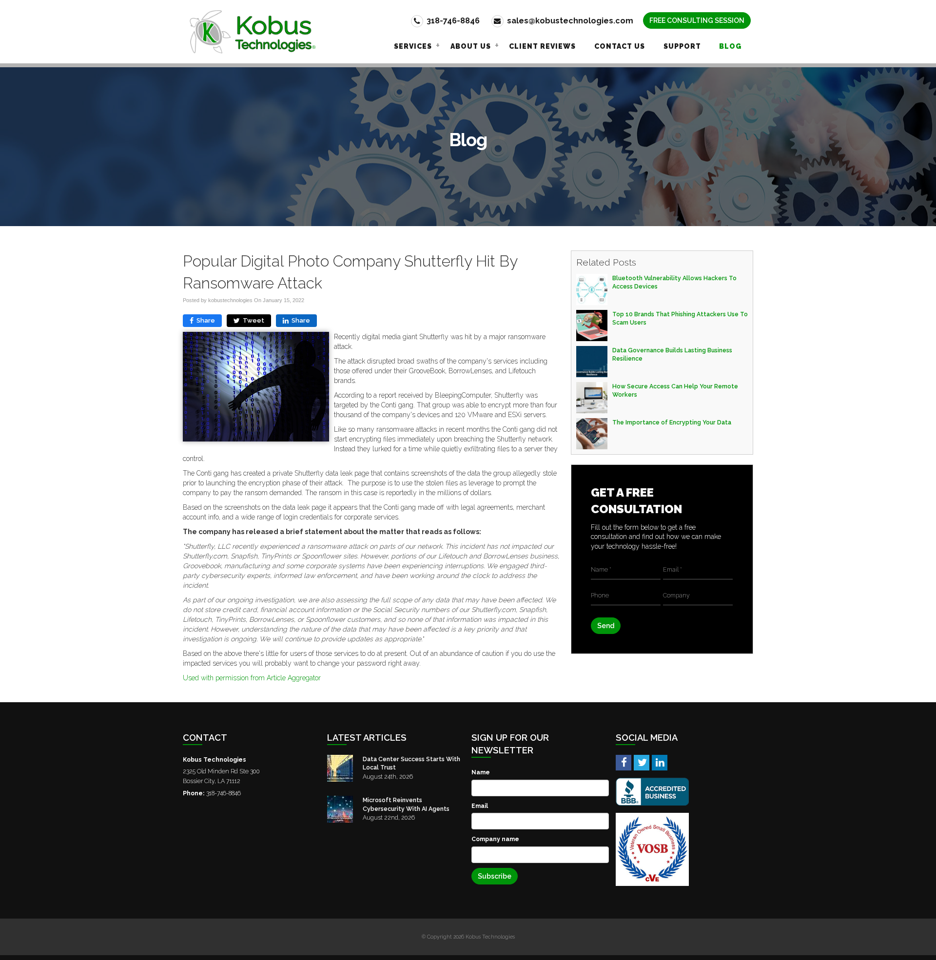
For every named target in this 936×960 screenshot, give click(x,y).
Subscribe (494, 876)
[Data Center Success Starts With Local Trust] (340, 768)
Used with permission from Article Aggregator (252, 678)
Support (682, 46)
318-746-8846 (452, 20)
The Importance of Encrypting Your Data (671, 422)
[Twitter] (641, 762)
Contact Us (619, 46)
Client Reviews (542, 46)
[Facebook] (623, 762)
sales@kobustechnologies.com (569, 20)
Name (480, 772)
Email (479, 805)
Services (413, 46)
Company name (495, 839)
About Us (470, 46)
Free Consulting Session (696, 20)
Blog (730, 46)
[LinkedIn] (659, 762)
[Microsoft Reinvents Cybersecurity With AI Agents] (340, 809)
